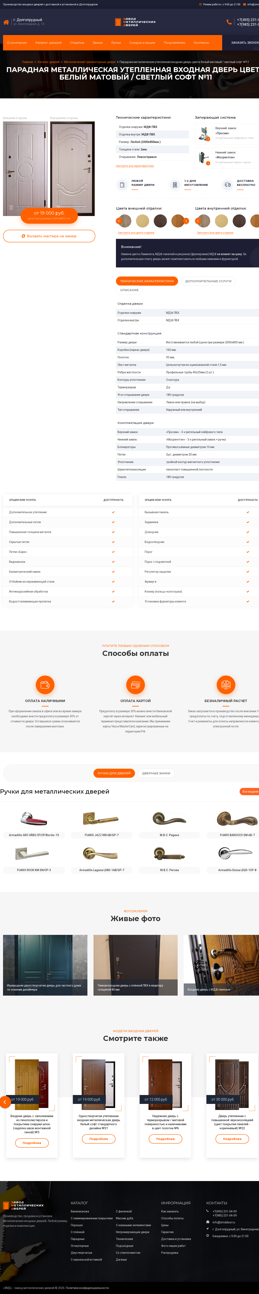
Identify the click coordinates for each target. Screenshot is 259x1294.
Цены (165, 1225)
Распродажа (169, 1252)
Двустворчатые (81, 1252)
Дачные (121, 1259)
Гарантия (167, 1232)
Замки (98, 43)
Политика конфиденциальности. (87, 1288)
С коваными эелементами (133, 1225)
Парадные (78, 1239)
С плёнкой (77, 1232)
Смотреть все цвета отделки (136, 232)
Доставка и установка (176, 1239)
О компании (17, 43)
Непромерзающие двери (132, 1232)
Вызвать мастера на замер (51, 236)
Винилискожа (80, 1211)
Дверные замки (156, 773)
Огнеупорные (80, 1245)
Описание (129, 290)
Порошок (77, 1225)
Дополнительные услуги (208, 281)
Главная (28, 62)
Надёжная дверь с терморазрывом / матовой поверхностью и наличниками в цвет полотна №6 (165, 1122)
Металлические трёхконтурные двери (90, 62)
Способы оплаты (172, 1218)
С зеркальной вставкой (86, 1259)
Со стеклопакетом (128, 1252)
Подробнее (32, 1143)
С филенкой (124, 1211)
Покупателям (174, 43)
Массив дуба (124, 1218)
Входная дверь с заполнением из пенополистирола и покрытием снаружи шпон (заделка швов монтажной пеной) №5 (32, 1124)
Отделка (77, 43)
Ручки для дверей (114, 773)
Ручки (116, 43)
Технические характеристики (147, 281)
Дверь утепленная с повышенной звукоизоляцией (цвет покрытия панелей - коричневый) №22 (232, 1122)
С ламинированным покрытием (92, 1218)
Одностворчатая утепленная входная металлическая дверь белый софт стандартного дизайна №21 (98, 1122)
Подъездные (124, 1245)
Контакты (201, 43)
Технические (124, 1239)
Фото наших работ (173, 1245)
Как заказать (170, 1211)
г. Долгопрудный (28, 20)
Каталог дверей (48, 43)
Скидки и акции (142, 43)
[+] (204, 133)
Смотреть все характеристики (135, 165)
